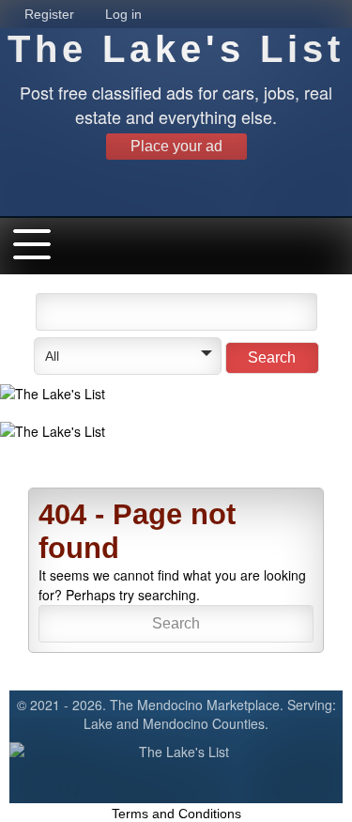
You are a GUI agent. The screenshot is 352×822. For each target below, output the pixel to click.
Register (49, 14)
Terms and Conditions (176, 813)
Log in (123, 14)
